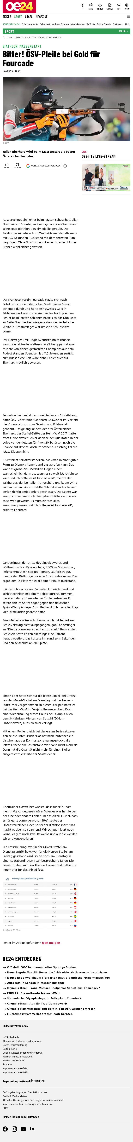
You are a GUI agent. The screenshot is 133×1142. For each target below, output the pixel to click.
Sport (18, 16)
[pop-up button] (120, 185)
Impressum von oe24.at (16, 1068)
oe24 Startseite (11, 1037)
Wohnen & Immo (60, 24)
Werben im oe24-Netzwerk (18, 1057)
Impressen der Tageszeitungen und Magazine (28, 1104)
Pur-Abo (7, 1064)
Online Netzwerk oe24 (15, 1026)
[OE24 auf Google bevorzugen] (65, 166)
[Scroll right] (128, 24)
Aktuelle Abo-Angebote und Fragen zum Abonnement (33, 1100)
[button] (87, 185)
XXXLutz (90, 24)
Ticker (7, 16)
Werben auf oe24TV (14, 1061)
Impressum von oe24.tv (16, 1072)
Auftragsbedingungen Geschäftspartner (25, 1093)
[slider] (97, 186)
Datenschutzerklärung (15, 1045)
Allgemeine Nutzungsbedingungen (22, 1041)
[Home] (4, 37)
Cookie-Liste (10, 1049)
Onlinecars (118, 24)
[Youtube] (23, 1129)
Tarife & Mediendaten (15, 1096)
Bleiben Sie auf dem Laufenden (21, 1117)
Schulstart (45, 24)
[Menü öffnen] (128, 17)
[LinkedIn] (32, 1129)
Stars (29, 16)
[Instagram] (14, 1129)
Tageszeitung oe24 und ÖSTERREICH (24, 1081)
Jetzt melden (51, 943)
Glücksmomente (30, 24)
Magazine (42, 16)
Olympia (20, 37)
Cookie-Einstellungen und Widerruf (22, 1053)
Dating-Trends (104, 24)
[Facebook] (5, 1129)
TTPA (5, 1108)
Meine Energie (78, 24)
